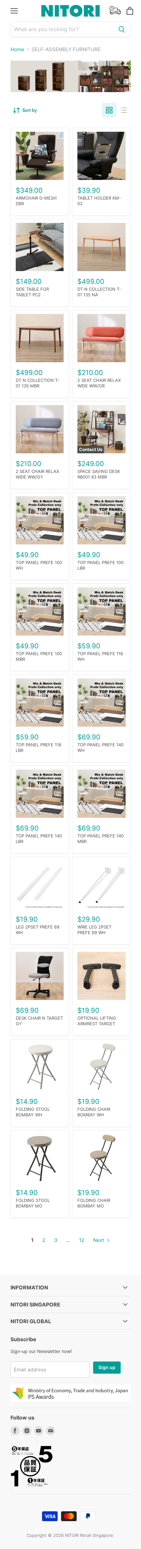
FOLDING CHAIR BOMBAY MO (93, 1203)
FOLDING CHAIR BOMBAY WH (93, 1112)
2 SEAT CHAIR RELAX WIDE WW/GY (37, 474)
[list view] (123, 110)
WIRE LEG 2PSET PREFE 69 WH (94, 929)
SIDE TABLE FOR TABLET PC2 (32, 291)
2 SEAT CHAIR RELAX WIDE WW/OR (99, 383)
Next (99, 1240)
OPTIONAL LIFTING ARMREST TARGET (96, 1020)
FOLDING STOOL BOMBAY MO (33, 1203)
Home (17, 49)
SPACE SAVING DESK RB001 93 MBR (98, 474)
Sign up (106, 1367)
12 (81, 1240)
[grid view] (109, 110)
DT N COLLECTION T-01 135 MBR (37, 383)
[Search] (122, 29)
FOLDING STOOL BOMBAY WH (33, 1112)
